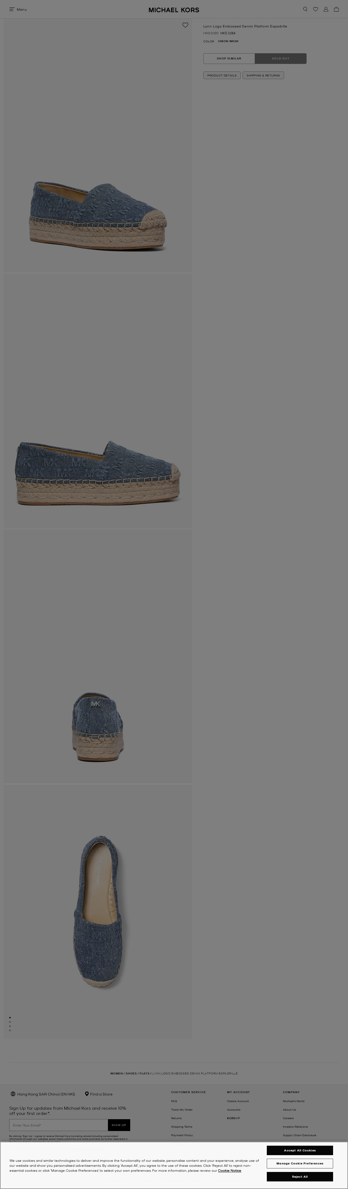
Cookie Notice (229, 1170)
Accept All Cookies (300, 1150)
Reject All (300, 1177)
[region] (174, 1165)
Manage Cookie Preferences (300, 1163)
